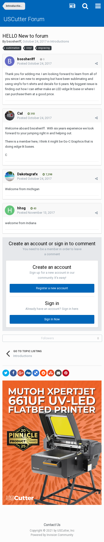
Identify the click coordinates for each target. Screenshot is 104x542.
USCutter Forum (24, 19)
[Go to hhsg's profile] (10, 210)
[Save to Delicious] (35, 373)
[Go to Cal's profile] (10, 115)
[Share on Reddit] (43, 373)
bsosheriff (14, 41)
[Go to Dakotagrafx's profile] (10, 176)
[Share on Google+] (20, 373)
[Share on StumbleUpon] (50, 373)
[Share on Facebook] (13, 373)
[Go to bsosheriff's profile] (10, 61)
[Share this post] (96, 63)
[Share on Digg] (28, 373)
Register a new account (52, 288)
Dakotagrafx (27, 174)
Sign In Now (52, 319)
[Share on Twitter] (5, 373)
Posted (34, 63)
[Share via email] (58, 373)
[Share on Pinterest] (65, 373)
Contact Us (52, 525)
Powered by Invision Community (52, 535)
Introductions (59, 41)
